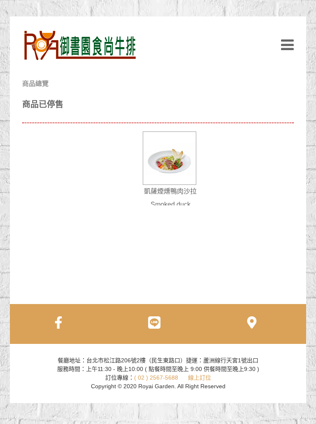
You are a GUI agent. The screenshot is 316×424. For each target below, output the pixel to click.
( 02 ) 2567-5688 (156, 377)
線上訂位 (199, 377)
